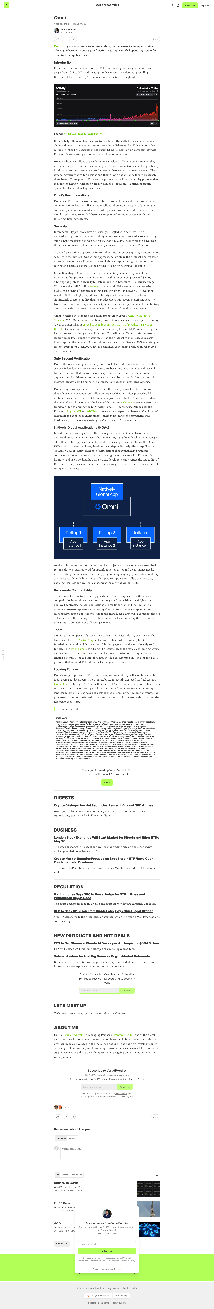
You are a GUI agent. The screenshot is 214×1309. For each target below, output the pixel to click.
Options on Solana (66, 1183)
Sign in (205, 5)
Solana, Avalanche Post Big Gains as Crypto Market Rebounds (102, 956)
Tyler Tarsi (77, 649)
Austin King (85, 640)
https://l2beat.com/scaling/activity (84, 134)
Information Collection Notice (106, 1260)
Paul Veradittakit (69, 29)
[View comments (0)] (67, 39)
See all (59, 1243)
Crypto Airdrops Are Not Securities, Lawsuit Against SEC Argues (103, 805)
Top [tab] (57, 1174)
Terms (116, 1288)
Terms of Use (121, 1258)
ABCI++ (92, 411)
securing (95, 286)
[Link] (50, 62)
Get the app (121, 1295)
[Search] (172, 5)
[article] (107, 1189)
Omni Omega (62, 684)
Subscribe (190, 5)
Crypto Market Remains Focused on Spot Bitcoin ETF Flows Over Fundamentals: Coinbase (103, 860)
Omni (57, 46)
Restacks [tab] (73, 1138)
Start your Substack (99, 1295)
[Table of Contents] (3, 654)
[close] (135, 1210)
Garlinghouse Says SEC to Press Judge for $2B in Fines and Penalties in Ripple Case (99, 896)
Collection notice (129, 1288)
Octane (127, 402)
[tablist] (66, 1138)
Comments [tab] (61, 1138)
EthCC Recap (62, 1203)
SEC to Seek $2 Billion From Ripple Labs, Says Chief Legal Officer (103, 911)
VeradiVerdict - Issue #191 (67, 1186)
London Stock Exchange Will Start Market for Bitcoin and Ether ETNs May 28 (106, 839)
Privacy (107, 1288)
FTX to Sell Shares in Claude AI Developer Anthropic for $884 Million (106, 943)
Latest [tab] (65, 1174)
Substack (92, 1302)
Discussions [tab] (76, 1174)
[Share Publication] (178, 5)
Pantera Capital (123, 1035)
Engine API (74, 411)
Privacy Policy (129, 1260)
